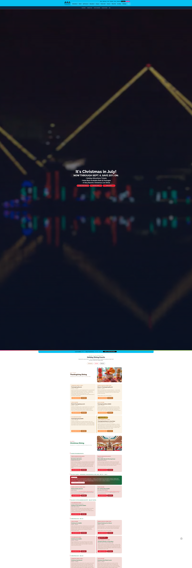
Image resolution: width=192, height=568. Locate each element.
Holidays (124, 3)
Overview (83, 7)
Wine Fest (114, 3)
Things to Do (89, 7)
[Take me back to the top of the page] (181, 539)
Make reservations (76, 495)
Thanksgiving (90, 363)
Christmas (96, 363)
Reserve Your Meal (102, 551)
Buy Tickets (123, 1)
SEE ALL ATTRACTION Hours (110, 351)
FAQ (109, 7)
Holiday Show (104, 7)
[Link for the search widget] (129, 4)
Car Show (119, 3)
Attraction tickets (83, 185)
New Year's (102, 363)
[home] (67, 3)
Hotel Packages (97, 7)
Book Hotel (127, 1)
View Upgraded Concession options (78, 482)
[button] (75, 4)
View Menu (84, 412)
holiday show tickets (85, 491)
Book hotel (109, 185)
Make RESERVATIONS (76, 412)
